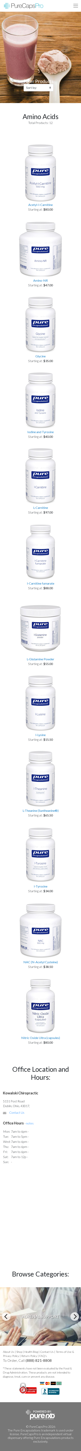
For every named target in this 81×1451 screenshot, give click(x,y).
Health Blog (31, 1351)
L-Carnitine (40, 507)
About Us (8, 1351)
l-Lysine (40, 735)
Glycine (40, 356)
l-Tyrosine (40, 886)
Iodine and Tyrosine (40, 432)
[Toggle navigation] (75, 5)
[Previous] (6, 1316)
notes (30, 1123)
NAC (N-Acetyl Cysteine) (40, 962)
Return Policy (29, 1356)
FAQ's (43, 1356)
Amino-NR (40, 280)
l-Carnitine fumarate (40, 583)
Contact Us (16, 1112)
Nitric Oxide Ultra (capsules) (40, 1038)
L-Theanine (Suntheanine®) (41, 810)
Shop (19, 1351)
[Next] (74, 1316)
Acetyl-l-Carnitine (40, 205)
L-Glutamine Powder (40, 659)
